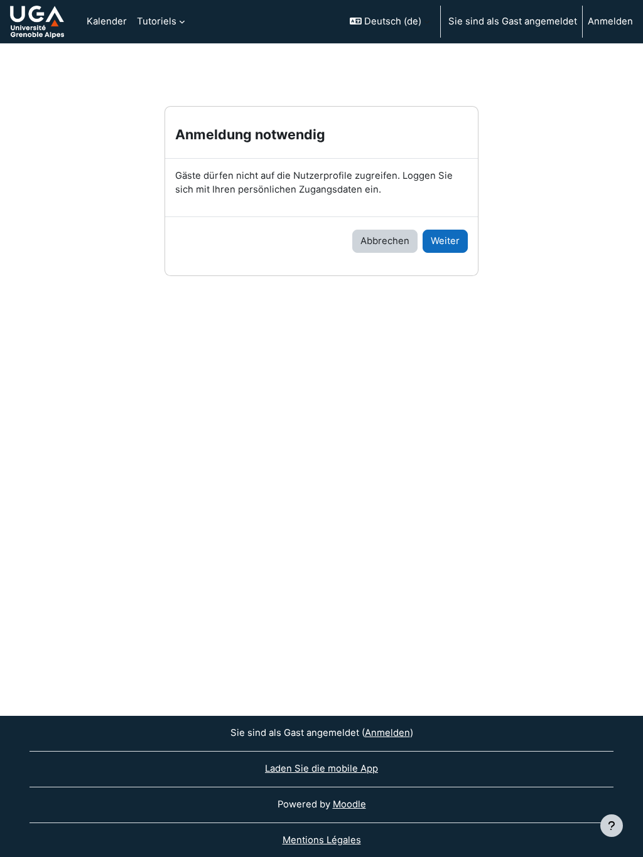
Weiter (445, 241)
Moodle (349, 804)
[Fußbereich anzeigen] (611, 825)
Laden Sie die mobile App (321, 768)
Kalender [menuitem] (107, 21)
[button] (390, 21)
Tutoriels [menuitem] (156, 21)
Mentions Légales (322, 840)
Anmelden (610, 21)
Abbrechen (384, 241)
